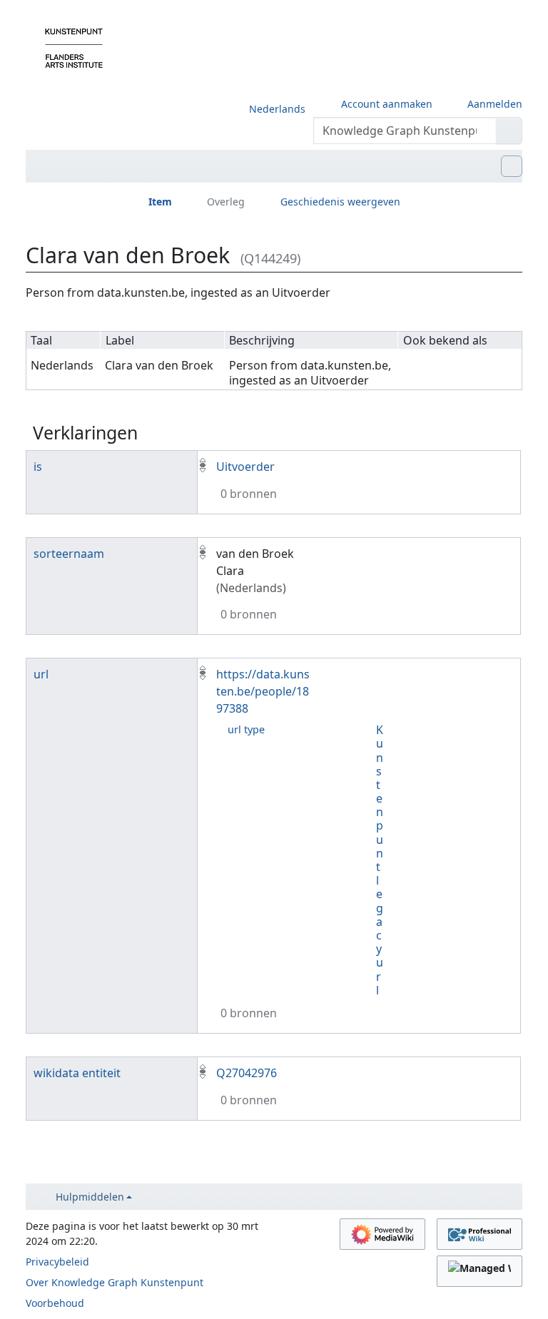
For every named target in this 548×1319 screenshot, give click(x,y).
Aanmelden (494, 104)
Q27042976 (246, 1073)
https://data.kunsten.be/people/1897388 (263, 691)
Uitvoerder (245, 466)
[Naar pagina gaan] (509, 130)
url (41, 674)
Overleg (226, 201)
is (38, 466)
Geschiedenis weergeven (340, 201)
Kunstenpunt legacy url (379, 860)
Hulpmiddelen (90, 1196)
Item (160, 201)
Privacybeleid (57, 1261)
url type (246, 729)
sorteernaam (69, 553)
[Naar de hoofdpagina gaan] (74, 47)
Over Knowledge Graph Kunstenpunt (114, 1282)
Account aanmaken (386, 104)
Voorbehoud (55, 1303)
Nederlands (277, 109)
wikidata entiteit (77, 1073)
